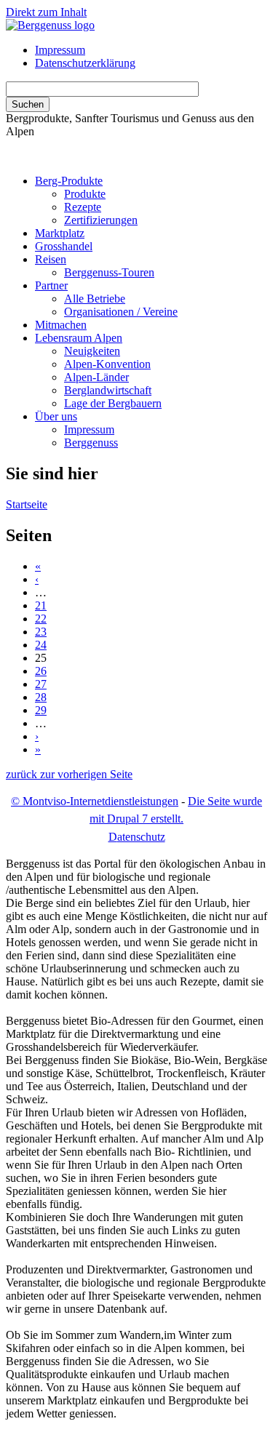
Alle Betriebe (94, 298)
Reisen (50, 259)
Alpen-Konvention (107, 364)
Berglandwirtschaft (107, 390)
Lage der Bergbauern (113, 403)
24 (41, 645)
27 (41, 684)
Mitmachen (61, 325)
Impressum (60, 50)
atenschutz (136, 837)
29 (41, 710)
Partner (51, 285)
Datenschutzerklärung (85, 63)
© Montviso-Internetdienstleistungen (94, 801)
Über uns (56, 416)
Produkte (85, 194)
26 (41, 671)
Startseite (26, 504)
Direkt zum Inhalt (46, 12)
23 (41, 631)
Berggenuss (91, 442)
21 (41, 605)
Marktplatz (59, 233)
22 (41, 618)
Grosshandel (63, 246)
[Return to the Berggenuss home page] (50, 25)
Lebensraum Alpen (78, 338)
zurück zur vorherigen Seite (69, 774)
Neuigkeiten (92, 351)
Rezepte (82, 207)
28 (41, 697)
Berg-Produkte (69, 181)
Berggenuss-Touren (109, 272)
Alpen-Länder (96, 377)
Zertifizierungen (101, 220)
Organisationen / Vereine (121, 311)
